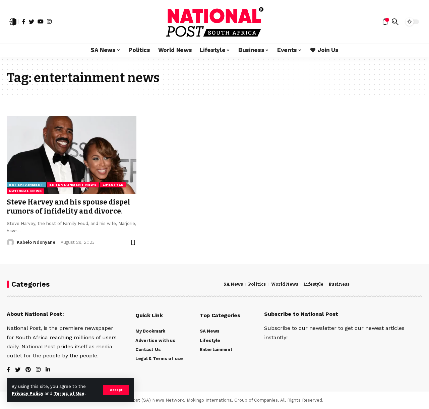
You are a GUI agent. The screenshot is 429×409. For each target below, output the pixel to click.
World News (284, 284)
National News (25, 191)
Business (339, 284)
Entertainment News (73, 184)
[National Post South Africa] (214, 22)
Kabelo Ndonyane (36, 242)
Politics (257, 284)
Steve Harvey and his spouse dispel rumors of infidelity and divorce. (68, 207)
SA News (233, 284)
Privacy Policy (27, 393)
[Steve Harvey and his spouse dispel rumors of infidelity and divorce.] (71, 155)
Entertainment (26, 184)
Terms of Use (69, 393)
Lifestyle (113, 184)
